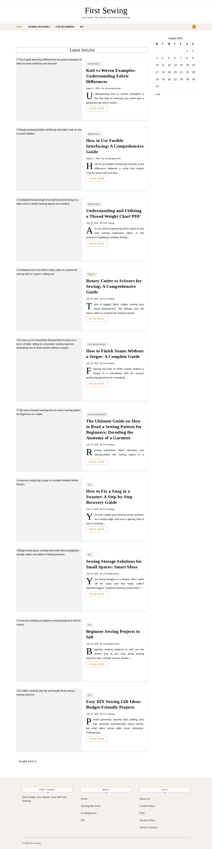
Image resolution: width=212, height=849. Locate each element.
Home (19, 27)
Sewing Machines (39, 27)
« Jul (157, 94)
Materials (94, 64)
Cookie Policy (147, 806)
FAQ (142, 813)
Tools (91, 274)
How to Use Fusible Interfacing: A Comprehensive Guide (115, 146)
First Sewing (106, 10)
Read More (96, 108)
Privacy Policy (147, 820)
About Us (145, 799)
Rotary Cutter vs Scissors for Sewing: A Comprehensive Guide (114, 286)
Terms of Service (149, 827)
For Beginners (65, 27)
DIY (82, 27)
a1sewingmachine (113, 88)
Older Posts (27, 761)
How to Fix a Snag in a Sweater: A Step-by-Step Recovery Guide (109, 497)
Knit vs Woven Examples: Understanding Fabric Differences (111, 76)
